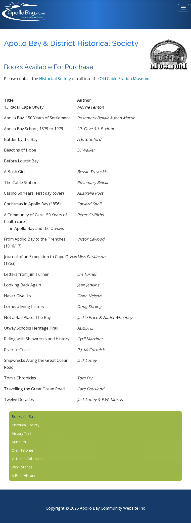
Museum (19, 441)
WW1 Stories (22, 467)
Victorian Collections (28, 458)
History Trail (21, 433)
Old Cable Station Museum (124, 78)
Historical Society (55, 78)
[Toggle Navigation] (183, 7)
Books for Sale (24, 416)
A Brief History (23, 475)
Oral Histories (23, 450)
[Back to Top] (182, 513)
